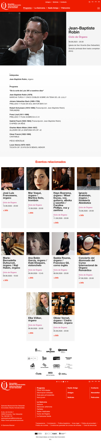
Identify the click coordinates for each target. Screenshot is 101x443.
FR (96, 1)
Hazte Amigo (53, 8)
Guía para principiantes (45, 395)
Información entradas (45, 393)
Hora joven (41, 397)
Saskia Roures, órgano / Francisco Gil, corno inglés (62, 262)
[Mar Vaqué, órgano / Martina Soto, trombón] (37, 178)
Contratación (51, 423)
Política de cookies (42, 425)
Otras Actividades (43, 390)
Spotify (67, 381)
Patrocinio (65, 8)
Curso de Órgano (43, 414)
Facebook (61, 381)
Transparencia (40, 423)
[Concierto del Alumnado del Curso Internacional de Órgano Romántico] (88, 243)
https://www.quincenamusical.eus (12, 420)
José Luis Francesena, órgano (10, 195)
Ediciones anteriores (44, 407)
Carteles (40, 409)
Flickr (65, 381)
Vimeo (56, 381)
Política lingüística (64, 423)
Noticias (55, 2)
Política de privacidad (89, 423)
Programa (27, 8)
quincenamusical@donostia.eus (11, 418)
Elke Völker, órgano (35, 319)
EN (99, 1)
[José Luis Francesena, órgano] (12, 178)
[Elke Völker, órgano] (37, 303)
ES (89, 1)
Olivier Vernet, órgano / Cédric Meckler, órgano (62, 320)
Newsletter (95, 393)
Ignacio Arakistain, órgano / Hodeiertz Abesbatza (85, 198)
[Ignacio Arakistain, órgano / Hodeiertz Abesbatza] (88, 178)
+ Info (5, 210)
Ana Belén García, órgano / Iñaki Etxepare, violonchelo (37, 262)
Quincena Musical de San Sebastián (11, 5)
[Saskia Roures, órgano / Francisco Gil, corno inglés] (63, 243)
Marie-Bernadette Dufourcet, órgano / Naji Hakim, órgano (11, 263)
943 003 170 (8, 416)
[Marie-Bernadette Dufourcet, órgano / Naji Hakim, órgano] (12, 243)
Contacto (63, 2)
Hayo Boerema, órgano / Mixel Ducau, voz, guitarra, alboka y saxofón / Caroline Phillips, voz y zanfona (62, 202)
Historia (40, 404)
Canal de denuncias (90, 425)
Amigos (48, 2)
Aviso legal (75, 423)
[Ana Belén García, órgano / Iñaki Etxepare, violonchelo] (37, 243)
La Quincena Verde (44, 416)
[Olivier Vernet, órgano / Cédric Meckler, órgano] (63, 303)
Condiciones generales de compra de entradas (65, 425)
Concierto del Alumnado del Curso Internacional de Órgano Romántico (88, 264)
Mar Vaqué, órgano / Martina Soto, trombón (36, 197)
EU (93, 1)
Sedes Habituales (43, 412)
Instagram (63, 381)
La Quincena (39, 8)
